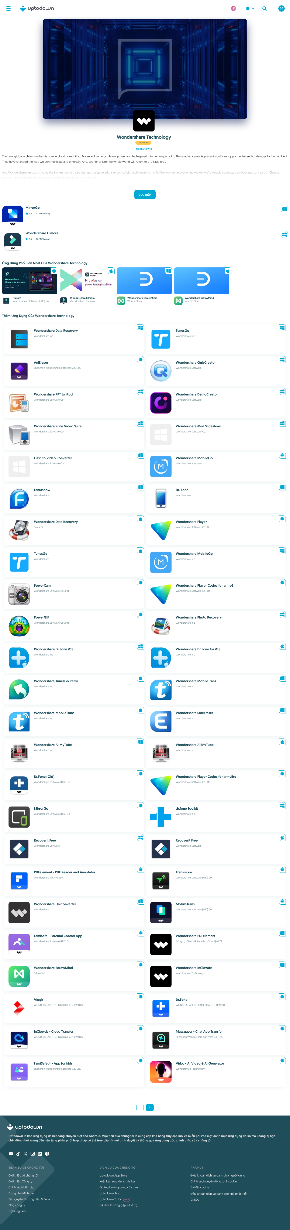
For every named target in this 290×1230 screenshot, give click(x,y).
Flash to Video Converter (53, 458)
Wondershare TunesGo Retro (56, 681)
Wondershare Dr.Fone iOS (53, 649)
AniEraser (41, 362)
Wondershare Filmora (82, 298)
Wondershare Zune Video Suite (58, 426)
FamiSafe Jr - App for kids (53, 1063)
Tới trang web (144, 149)
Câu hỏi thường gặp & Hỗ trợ (119, 1205)
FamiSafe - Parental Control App (58, 936)
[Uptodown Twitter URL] (25, 1154)
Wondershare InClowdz (194, 968)
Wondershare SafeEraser (194, 713)
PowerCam (42, 585)
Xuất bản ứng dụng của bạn (118, 1181)
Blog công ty (16, 1205)
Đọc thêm (145, 194)
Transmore (184, 872)
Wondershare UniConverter (55, 904)
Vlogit (38, 999)
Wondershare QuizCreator (196, 362)
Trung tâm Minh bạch (22, 1193)
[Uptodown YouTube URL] (11, 1154)
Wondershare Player (191, 522)
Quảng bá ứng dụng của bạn (119, 1187)
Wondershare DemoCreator (197, 394)
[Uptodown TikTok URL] (18, 1154)
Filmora (17, 298)
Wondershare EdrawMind (142, 298)
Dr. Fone (182, 490)
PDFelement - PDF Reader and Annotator (64, 872)
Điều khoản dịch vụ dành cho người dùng (217, 1175)
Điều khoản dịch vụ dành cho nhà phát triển (218, 1194)
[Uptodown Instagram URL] (32, 1154)
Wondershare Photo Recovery (199, 617)
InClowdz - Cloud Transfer (53, 1031)
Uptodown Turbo (114, 1199)
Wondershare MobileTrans (196, 681)
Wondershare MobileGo (194, 458)
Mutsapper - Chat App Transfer (199, 1031)
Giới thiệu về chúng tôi (23, 1175)
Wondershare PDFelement (195, 936)
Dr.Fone (181, 999)
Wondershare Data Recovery (56, 330)
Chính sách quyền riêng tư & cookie (213, 1181)
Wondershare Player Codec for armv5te (206, 776)
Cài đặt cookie (199, 1187)
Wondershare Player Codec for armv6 (204, 585)
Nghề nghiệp (17, 1211)
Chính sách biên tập (21, 1187)
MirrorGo (41, 808)
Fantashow (42, 490)
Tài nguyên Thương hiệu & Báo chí (30, 1199)
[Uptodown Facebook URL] (47, 1154)
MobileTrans (185, 904)
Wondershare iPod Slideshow (198, 426)
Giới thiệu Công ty (20, 1181)
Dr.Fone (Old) (44, 776)
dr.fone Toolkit (187, 808)
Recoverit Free (45, 840)
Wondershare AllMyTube (53, 745)
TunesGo (182, 330)
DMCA (194, 1200)
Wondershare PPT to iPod (53, 394)
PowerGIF (41, 617)
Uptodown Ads (110, 1193)
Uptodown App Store (114, 1175)
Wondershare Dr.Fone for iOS (198, 649)
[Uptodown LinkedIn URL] (39, 1154)
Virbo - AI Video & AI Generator (200, 1063)
